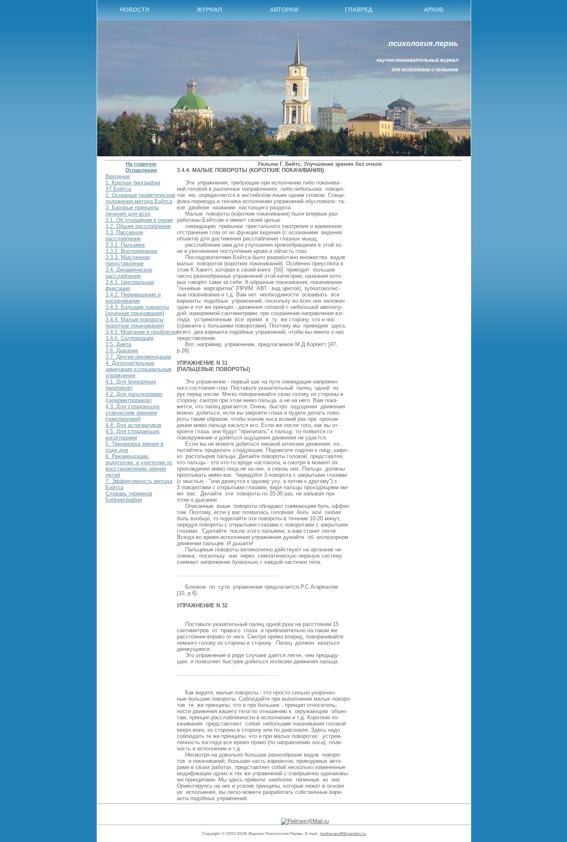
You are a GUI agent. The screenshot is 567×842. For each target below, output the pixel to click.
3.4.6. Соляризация (129, 338)
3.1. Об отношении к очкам (139, 220)
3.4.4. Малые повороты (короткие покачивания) (134, 322)
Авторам (284, 9)
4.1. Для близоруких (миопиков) (130, 385)
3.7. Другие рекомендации (138, 357)
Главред (358, 9)
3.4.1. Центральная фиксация (129, 285)
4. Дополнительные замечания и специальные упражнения (138, 369)
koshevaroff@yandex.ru (343, 833)
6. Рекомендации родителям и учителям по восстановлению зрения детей (138, 465)
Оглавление (141, 170)
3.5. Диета (118, 344)
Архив (433, 9)
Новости (134, 9)
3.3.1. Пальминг (125, 245)
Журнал (209, 9)
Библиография (123, 500)
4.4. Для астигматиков (133, 425)
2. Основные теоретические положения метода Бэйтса (140, 198)
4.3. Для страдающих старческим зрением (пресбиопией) (132, 412)
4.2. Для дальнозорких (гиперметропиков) (134, 397)
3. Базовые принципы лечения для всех (132, 210)
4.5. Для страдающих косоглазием (132, 434)
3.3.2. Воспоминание (131, 251)
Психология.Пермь (423, 43)
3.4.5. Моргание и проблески (141, 332)
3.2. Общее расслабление (138, 226)
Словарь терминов (128, 493)
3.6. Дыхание (121, 350)
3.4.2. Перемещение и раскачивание (133, 297)
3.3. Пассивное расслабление (124, 235)
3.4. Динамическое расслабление (128, 273)
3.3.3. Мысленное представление (127, 260)
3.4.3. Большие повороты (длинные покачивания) (137, 310)
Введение (117, 176)
